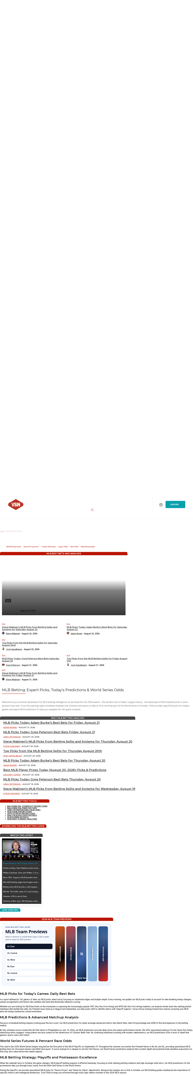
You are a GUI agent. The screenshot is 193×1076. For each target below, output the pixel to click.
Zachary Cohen (12, 775)
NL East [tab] (10, 966)
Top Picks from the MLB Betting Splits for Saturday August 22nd (30, 644)
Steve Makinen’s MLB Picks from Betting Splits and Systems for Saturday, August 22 (29, 628)
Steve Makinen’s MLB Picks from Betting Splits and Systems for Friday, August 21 (29, 674)
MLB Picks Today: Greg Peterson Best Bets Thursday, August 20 (52, 779)
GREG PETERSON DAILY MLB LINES (23, 810)
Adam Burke (76, 633)
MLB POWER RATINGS (17, 817)
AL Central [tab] (12, 953)
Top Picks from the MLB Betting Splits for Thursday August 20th (52, 751)
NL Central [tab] (12, 973)
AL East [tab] (10, 946)
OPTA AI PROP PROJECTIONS (21, 813)
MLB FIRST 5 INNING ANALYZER (22, 819)
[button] (92, 509)
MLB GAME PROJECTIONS (19, 812)
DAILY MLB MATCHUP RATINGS (22, 815)
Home (2, 531)
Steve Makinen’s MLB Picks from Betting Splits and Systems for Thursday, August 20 (67, 741)
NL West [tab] (11, 980)
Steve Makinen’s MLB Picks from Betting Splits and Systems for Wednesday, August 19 (69, 789)
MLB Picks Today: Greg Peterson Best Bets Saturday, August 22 (31, 659)
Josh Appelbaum (14, 649)
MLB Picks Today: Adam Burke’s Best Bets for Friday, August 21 (51, 722)
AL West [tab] (11, 960)
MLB (3, 624)
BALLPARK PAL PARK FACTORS (22, 808)
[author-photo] (3, 633)
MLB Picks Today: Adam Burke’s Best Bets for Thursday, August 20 (54, 760)
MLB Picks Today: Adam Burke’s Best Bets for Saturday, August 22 (97, 628)
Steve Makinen (13, 633)
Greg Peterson (13, 665)
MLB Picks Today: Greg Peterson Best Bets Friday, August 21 (49, 732)
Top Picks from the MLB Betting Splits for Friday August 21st (97, 659)
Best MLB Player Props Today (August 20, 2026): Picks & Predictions (54, 770)
